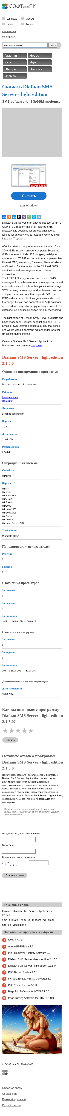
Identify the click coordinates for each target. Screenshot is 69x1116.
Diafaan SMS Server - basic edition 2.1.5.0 (32, 959)
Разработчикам (11, 1105)
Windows (12, 18)
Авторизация (9, 31)
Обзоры (10, 69)
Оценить (10, 740)
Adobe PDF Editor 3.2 (20, 946)
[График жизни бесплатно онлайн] (32, 1053)
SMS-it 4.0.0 (15, 939)
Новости (36, 55)
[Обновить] (15, 868)
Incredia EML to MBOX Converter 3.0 (29, 978)
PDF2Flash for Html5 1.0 (22, 985)
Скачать (29, 196)
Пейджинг (7, 401)
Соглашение (9, 1093)
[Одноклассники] (9, 217)
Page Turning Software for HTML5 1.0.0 (31, 997)
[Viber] (24, 217)
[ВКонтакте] (4, 217)
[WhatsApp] (29, 217)
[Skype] (34, 217)
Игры (33, 62)
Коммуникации (10, 397)
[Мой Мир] (14, 217)
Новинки (36, 69)
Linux (10, 23)
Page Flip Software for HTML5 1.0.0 (28, 991)
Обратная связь (12, 1087)
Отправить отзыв (15, 875)
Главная (11, 55)
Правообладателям (14, 1099)
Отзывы (11, 76)
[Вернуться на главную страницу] (20, 8)
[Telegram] (39, 217)
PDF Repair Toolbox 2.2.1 (23, 972)
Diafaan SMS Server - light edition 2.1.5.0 (32, 965)
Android (29, 23)
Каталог (11, 62)
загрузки (36, 345)
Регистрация (8, 36)
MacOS (29, 18)
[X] (19, 217)
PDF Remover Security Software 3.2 (29, 952)
